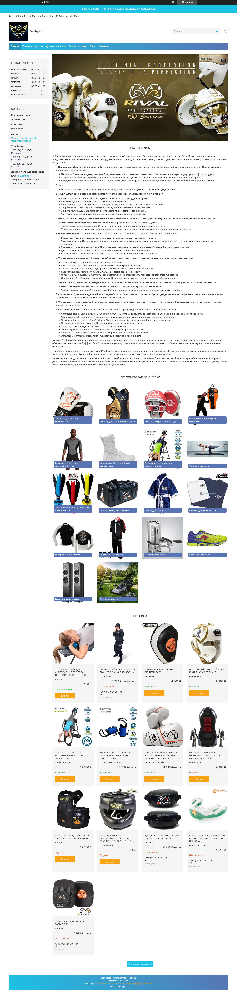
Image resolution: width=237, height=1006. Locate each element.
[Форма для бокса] (162, 493)
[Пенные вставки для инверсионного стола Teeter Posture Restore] (73, 643)
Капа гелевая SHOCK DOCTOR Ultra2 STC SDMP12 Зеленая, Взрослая (207, 838)
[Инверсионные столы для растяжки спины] (162, 449)
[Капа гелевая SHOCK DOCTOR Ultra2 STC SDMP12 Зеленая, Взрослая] (207, 809)
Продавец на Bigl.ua (118, 981)
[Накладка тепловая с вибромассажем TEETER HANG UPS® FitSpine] (207, 726)
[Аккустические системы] (73, 582)
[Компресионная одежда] (73, 538)
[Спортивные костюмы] (117, 538)
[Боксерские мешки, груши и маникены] (207, 404)
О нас (93, 46)
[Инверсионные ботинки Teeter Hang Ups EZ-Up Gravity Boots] (117, 726)
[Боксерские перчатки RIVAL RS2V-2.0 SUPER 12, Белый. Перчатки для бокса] (162, 726)
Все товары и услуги (139, 964)
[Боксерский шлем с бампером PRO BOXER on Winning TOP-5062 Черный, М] (117, 809)
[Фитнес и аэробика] (207, 449)
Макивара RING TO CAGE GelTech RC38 (158, 671)
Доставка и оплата (56, 46)
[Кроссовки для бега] (207, 538)
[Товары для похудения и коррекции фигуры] (73, 449)
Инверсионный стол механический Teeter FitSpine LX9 (69, 755)
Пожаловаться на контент (109, 984)
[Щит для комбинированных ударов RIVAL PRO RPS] (162, 809)
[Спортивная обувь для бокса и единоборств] (117, 449)
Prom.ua (132, 978)
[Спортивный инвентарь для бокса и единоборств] (73, 493)
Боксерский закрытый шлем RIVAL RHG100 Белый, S (207, 671)
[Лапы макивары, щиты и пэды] (162, 404)
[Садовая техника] (117, 582)
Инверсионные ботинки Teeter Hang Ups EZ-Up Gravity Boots (115, 755)
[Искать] (217, 31)
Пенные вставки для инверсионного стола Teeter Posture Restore (71, 672)
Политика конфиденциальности (137, 984)
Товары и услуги (31, 46)
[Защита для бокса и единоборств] (117, 404)
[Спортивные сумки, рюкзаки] (117, 493)
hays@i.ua (23, 175)
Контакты (104, 46)
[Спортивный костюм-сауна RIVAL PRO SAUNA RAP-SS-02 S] (117, 643)
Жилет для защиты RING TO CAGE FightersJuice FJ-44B (72, 837)
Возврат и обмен (78, 46)
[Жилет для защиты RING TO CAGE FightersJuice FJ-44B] (73, 809)
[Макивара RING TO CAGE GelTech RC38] (162, 643)
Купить (64, 695)
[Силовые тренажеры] (162, 538)
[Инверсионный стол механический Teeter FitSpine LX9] (73, 726)
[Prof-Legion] (18, 31)
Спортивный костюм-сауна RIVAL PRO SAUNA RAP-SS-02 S (117, 671)
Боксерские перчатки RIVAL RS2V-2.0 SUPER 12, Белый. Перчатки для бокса (161, 755)
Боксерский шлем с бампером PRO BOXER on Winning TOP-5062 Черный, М (117, 838)
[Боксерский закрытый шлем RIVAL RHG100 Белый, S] (207, 643)
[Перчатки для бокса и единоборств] (73, 404)
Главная (14, 46)
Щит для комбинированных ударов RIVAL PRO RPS (161, 837)
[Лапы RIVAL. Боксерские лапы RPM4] (73, 895)
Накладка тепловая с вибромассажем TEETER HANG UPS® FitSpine (204, 755)
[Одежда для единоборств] (207, 493)
